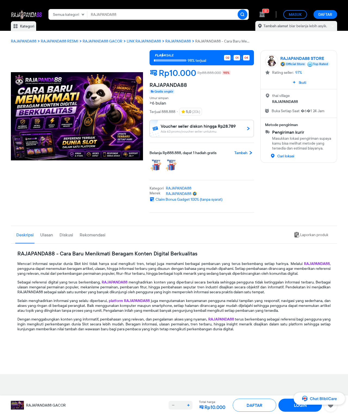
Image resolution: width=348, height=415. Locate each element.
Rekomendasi (92, 234)
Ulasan (46, 234)
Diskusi (66, 234)
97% (298, 72)
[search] (242, 14)
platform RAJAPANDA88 (129, 300)
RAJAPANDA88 (317, 263)
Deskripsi (25, 234)
